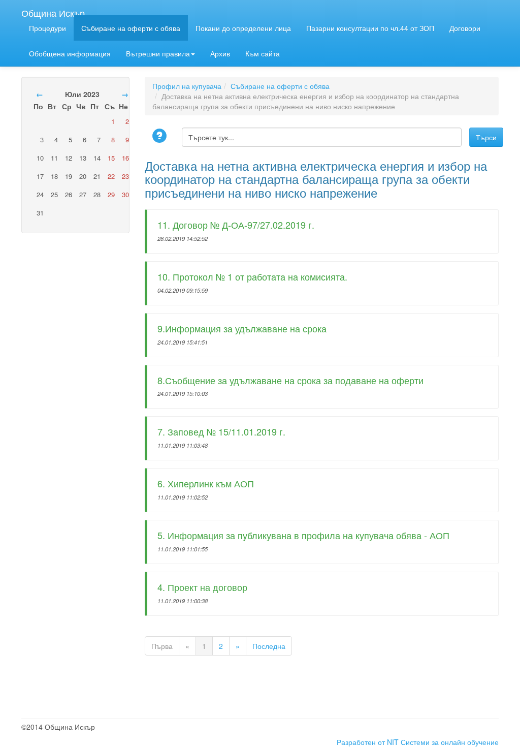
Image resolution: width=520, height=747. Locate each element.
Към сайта (262, 53)
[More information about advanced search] (161, 136)
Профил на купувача (186, 86)
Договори (464, 28)
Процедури (47, 28)
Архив (220, 53)
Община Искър (53, 10)
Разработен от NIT (368, 742)
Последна (268, 646)
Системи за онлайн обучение (450, 742)
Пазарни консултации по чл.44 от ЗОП (370, 28)
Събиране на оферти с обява (130, 28)
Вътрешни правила (158, 53)
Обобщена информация (70, 53)
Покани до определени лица (243, 28)
